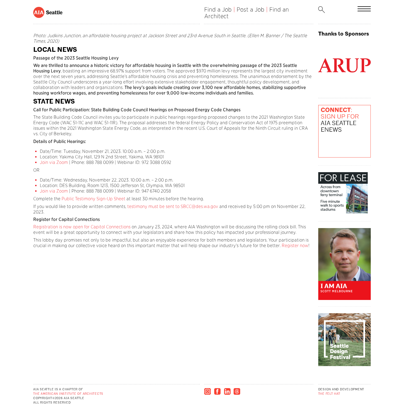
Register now (295, 245)
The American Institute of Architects (68, 394)
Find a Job (218, 9)
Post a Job (250, 9)
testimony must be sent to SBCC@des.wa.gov (172, 206)
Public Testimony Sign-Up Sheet (92, 198)
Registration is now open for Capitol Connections (82, 226)
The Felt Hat (329, 394)
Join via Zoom (54, 162)
